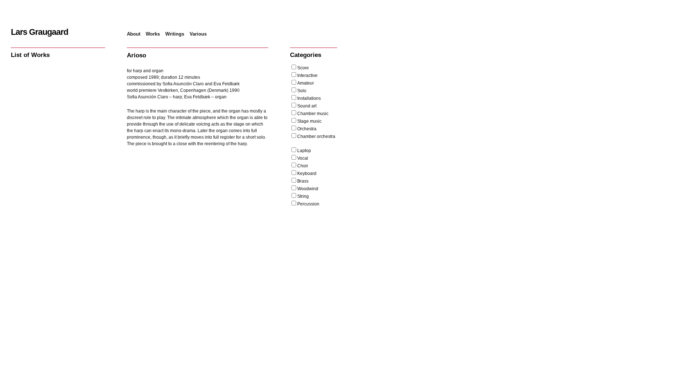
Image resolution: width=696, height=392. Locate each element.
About (133, 34)
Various (198, 34)
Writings (174, 34)
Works (153, 34)
